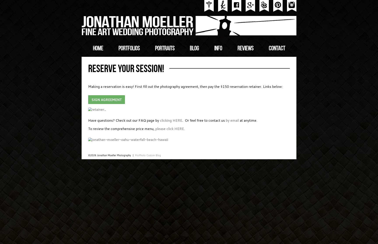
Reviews (246, 48)
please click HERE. (170, 128)
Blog (194, 48)
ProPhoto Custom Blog (148, 155)
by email (232, 120)
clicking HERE (171, 120)
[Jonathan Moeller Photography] (189, 34)
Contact (277, 48)
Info (218, 48)
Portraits (165, 48)
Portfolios (129, 48)
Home (98, 48)
